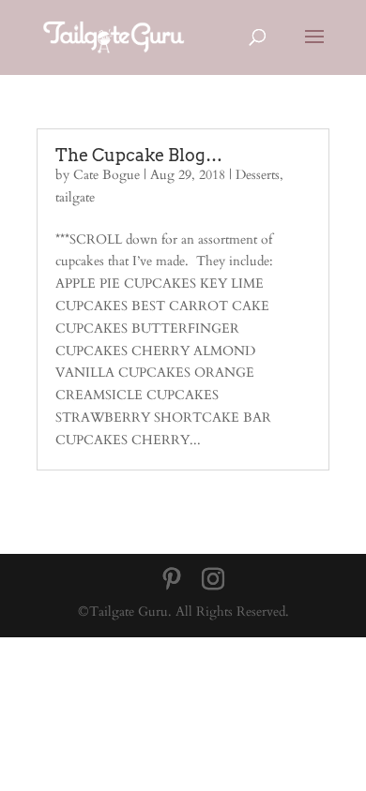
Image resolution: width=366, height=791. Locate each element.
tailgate (75, 197)
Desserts (258, 175)
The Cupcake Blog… (138, 155)
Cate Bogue (106, 175)
